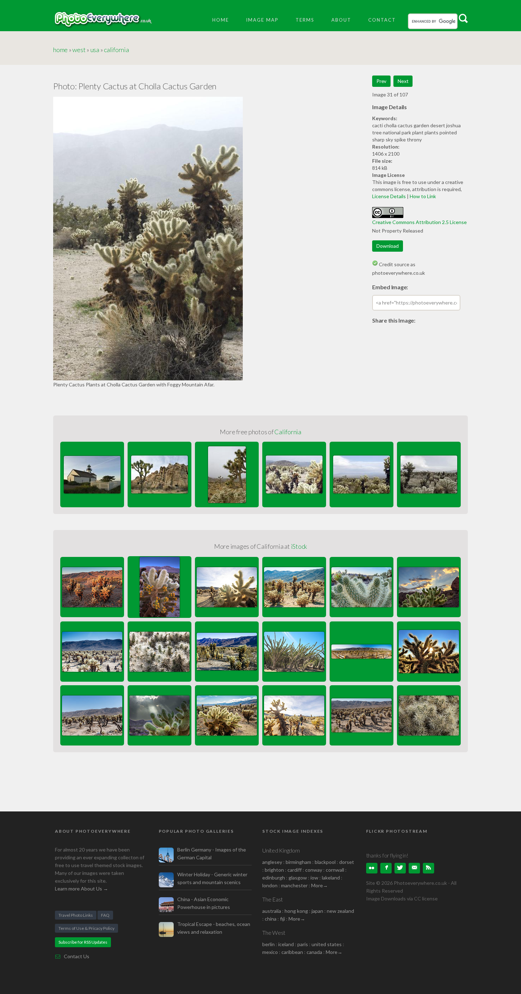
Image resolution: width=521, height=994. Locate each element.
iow (314, 878)
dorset (346, 862)
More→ (319, 885)
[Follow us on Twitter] (400, 868)
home (60, 50)
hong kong (296, 911)
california (116, 50)
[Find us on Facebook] (386, 868)
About (341, 20)
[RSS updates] (414, 868)
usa (94, 50)
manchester (294, 885)
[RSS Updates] (428, 868)
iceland (286, 944)
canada (315, 952)
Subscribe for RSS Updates (82, 942)
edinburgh (273, 878)
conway (313, 870)
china (270, 919)
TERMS (305, 20)
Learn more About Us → (81, 889)
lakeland (331, 878)
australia (271, 911)
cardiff (294, 870)
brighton (274, 870)
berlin (268, 944)
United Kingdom (281, 850)
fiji (282, 919)
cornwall (335, 870)
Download (387, 246)
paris (302, 944)
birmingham (298, 862)
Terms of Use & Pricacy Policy (86, 928)
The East (272, 899)
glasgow (297, 878)
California (287, 432)
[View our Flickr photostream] (371, 868)
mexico (270, 952)
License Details (389, 196)
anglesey (272, 862)
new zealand (340, 911)
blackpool (325, 862)
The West (273, 932)
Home (220, 20)
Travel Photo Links (75, 915)
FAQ (105, 915)
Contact (382, 20)
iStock (299, 546)
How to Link (423, 196)
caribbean (292, 952)
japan (317, 911)
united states (327, 944)
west (78, 50)
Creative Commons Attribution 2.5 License (419, 222)
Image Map (262, 20)
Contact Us (76, 956)
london (270, 885)
